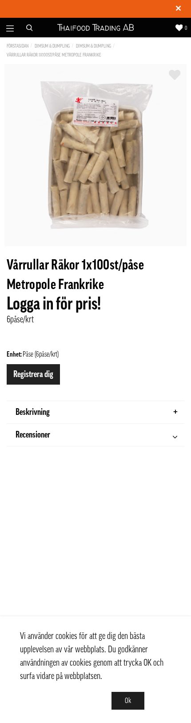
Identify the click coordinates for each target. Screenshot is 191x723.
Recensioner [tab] (33, 434)
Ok (128, 700)
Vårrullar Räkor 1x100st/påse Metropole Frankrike (54, 54)
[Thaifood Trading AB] (95, 27)
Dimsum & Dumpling (52, 46)
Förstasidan (17, 46)
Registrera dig (33, 374)
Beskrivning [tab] (33, 412)
